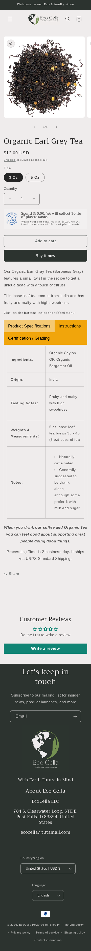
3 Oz (13, 177)
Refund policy (74, 924)
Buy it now (45, 255)
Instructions (70, 326)
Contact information (47, 940)
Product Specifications (29, 326)
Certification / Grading (29, 338)
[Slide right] (56, 127)
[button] (10, 19)
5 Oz (35, 177)
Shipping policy (74, 932)
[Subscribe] (75, 716)
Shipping (10, 159)
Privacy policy (21, 932)
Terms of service (47, 932)
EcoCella (25, 924)
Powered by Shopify (46, 924)
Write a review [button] (45, 648)
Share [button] (14, 574)
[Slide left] (34, 127)
